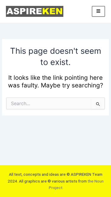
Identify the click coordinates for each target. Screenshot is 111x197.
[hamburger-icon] (98, 11)
